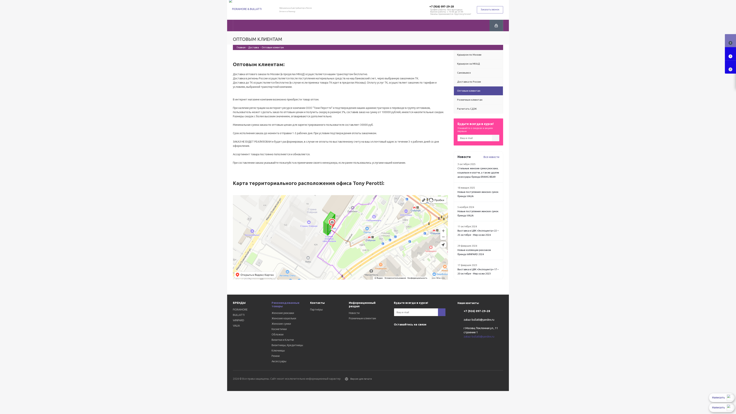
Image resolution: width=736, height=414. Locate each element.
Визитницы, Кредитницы (287, 345)
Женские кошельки (284, 318)
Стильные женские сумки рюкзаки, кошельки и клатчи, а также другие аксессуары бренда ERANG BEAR (478, 172)
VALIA (236, 325)
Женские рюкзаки (283, 313)
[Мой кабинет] (496, 25)
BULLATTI (239, 314)
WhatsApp (417, 333)
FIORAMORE (240, 309)
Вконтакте (398, 333)
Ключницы (278, 350)
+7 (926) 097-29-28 (441, 6)
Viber (407, 333)
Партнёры (316, 309)
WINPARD (238, 320)
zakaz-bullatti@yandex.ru (479, 319)
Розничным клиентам (362, 318)
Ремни (276, 355)
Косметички (279, 329)
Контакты (317, 302)
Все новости (491, 157)
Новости (354, 313)
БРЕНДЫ (239, 302)
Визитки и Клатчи (283, 339)
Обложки (277, 334)
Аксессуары (279, 361)
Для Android (426, 333)
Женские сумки (281, 323)
